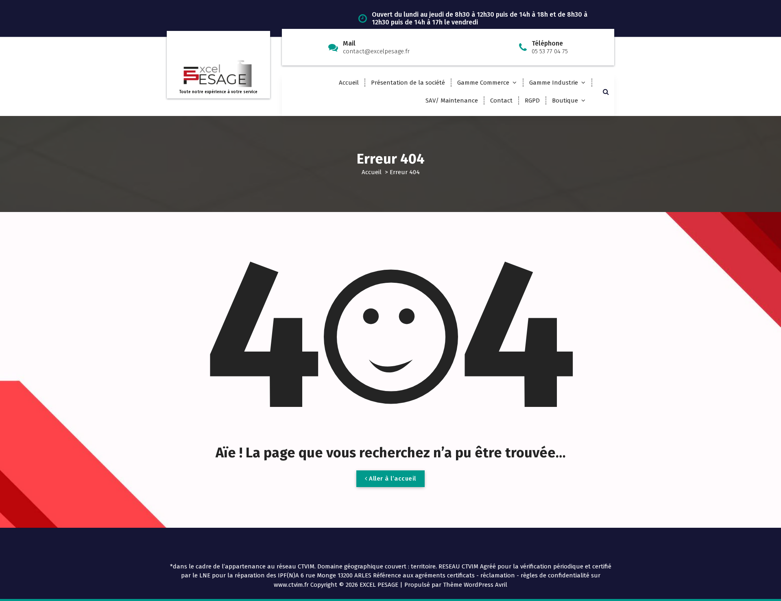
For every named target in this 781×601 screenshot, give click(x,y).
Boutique (565, 100)
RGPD (532, 100)
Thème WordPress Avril (475, 584)
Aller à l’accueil (391, 478)
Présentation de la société (408, 82)
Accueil (349, 82)
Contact (501, 100)
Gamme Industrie (553, 82)
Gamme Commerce (483, 82)
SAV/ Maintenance (451, 100)
